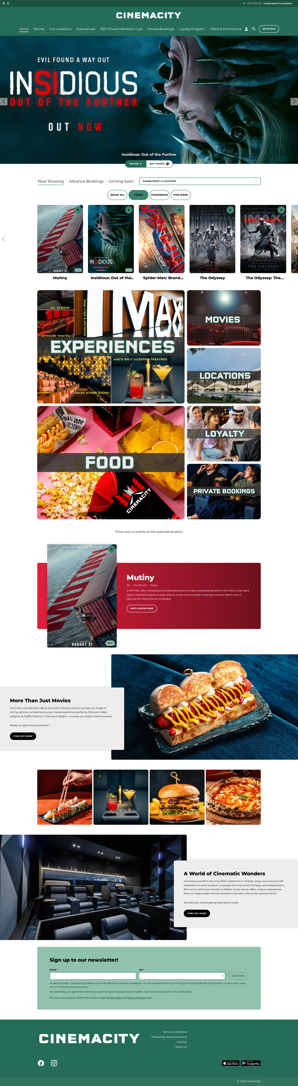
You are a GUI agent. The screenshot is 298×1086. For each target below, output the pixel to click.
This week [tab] (180, 194)
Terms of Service (137, 997)
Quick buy (268, 28)
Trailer (133, 163)
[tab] (50, 181)
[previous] (3, 101)
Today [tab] (138, 194)
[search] (253, 28)
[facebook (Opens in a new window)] (3, 3)
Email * (54, 969)
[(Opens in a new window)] (231, 1063)
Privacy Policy (114, 997)
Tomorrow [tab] (159, 194)
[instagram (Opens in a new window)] (8, 3)
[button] (3, 239)
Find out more (23, 736)
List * (141, 969)
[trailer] (78, 210)
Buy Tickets (157, 163)
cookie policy (185, 991)
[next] (294, 101)
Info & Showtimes (141, 608)
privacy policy (80, 986)
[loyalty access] (246, 28)
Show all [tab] (117, 194)
